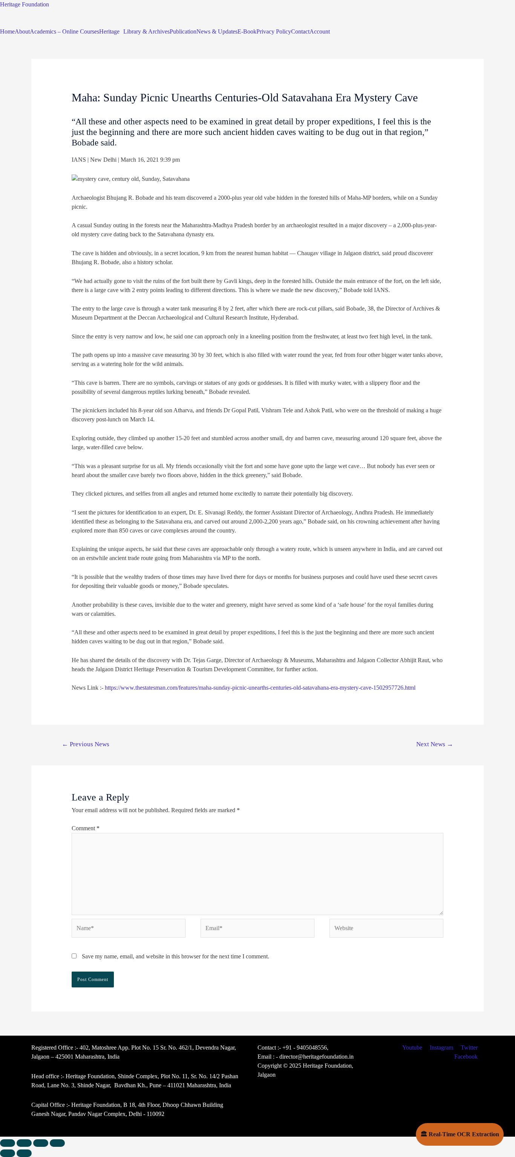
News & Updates (217, 32)
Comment (86, 828)
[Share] (24, 1143)
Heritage (109, 32)
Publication (183, 32)
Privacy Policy (273, 32)
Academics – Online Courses (64, 32)
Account (320, 32)
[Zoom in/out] (57, 1143)
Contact (300, 32)
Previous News (85, 744)
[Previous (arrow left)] (7, 1153)
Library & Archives (146, 32)
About (22, 32)
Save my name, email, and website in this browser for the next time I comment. (175, 956)
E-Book (247, 32)
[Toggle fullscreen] (40, 1143)
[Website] (386, 929)
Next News (434, 744)
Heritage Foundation (24, 4)
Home (7, 32)
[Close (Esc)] (7, 1143)
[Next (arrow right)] (24, 1153)
